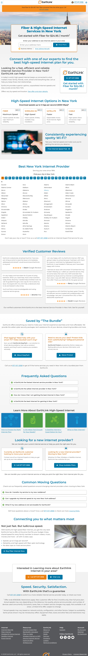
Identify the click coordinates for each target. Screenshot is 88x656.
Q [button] (59, 178)
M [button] (45, 178)
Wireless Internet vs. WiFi (31, 636)
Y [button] (84, 178)
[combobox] (35, 45)
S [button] (66, 178)
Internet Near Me (7, 630)
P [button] (56, 178)
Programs (46, 638)
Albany (46, 190)
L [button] (41, 178)
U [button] (74, 178)
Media (45, 634)
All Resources (27, 643)
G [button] (24, 178)
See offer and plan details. (38, 91)
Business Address (26, 48)
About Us (46, 630)
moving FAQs (74, 511)
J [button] (34, 178)
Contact (46, 632)
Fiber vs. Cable (28, 634)
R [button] (63, 178)
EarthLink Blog (28, 640)
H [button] (27, 178)
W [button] (81, 178)
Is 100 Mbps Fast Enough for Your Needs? (33, 431)
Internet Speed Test (30, 630)
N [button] (49, 178)
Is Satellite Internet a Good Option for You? (53, 431)
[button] (10, 633)
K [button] (38, 178)
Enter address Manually (42, 48)
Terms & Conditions (50, 643)
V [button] (77, 178)
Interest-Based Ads (80, 654)
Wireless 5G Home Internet (10, 634)
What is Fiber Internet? (76, 430)
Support (62, 630)
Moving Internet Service (31, 638)
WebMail (81, 632)
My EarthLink (82, 634)
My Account (82, 630)
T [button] (70, 178)
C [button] (9, 178)
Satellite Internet (7, 636)
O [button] (52, 178)
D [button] (13, 178)
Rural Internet (6, 638)
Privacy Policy (67, 654)
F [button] (20, 178)
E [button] (16, 178)
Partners (46, 636)
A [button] (2, 178)
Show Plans (62, 45)
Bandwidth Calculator (30, 632)
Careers (46, 640)
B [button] (6, 178)
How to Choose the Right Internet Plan (11, 431)
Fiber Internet (6, 632)
